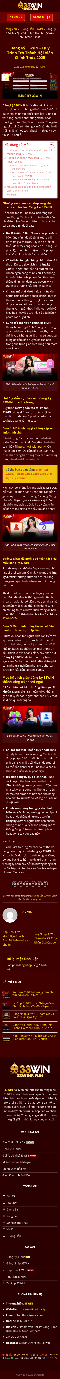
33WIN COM (9, 618)
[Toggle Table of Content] (50, 145)
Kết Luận (12, 194)
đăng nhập (25, 965)
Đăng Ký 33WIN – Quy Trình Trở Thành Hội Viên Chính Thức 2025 (32, 1026)
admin (43, 67)
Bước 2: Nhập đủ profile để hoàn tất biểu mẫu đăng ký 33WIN (32, 174)
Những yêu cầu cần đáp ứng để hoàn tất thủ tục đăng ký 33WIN (29, 151)
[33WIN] (30, 5)
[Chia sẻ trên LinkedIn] (45, 884)
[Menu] (4, 6)
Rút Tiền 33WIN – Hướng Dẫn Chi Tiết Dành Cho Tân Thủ (33, 994)
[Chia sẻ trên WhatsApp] (15, 884)
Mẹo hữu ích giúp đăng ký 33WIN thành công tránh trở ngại (29, 188)
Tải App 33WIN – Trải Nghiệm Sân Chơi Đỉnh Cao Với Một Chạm (33, 1005)
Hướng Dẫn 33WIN (31, 29)
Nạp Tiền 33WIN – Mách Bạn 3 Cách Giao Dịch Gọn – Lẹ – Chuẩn (34, 1037)
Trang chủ (10, 29)
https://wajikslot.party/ (31, 446)
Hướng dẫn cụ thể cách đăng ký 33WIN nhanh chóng (28, 159)
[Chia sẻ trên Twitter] (27, 884)
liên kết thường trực (32, 899)
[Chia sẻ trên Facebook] (21, 884)
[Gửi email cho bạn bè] (33, 884)
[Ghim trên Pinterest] (39, 884)
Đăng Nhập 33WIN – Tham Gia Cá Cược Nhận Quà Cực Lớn (45, 938)
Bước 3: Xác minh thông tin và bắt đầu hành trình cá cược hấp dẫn (31, 181)
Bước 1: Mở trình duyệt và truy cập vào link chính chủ (31, 167)
